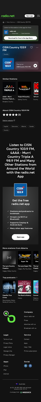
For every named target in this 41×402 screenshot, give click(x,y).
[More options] (37, 47)
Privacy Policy (8, 343)
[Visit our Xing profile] (30, 366)
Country (6, 54)
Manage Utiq (7, 351)
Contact (26, 339)
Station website (8, 120)
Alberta (23, 126)
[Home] (3, 22)
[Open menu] (38, 16)
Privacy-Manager (9, 355)
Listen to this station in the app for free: (17, 27)
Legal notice (7, 347)
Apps (25, 343)
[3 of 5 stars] (10, 114)
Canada (31, 126)
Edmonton (15, 126)
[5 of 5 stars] (16, 114)
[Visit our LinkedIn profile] (26, 366)
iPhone (5, 366)
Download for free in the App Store (20, 38)
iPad (4, 370)
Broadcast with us (30, 328)
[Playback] (35, 65)
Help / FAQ (27, 347)
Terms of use (7, 339)
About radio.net (29, 316)
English (6, 126)
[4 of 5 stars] (13, 114)
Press (26, 320)
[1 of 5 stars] (4, 114)
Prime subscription (30, 351)
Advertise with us (30, 324)
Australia (22, 384)
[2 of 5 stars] (7, 114)
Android (6, 374)
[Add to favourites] (31, 47)
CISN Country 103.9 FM (24, 67)
